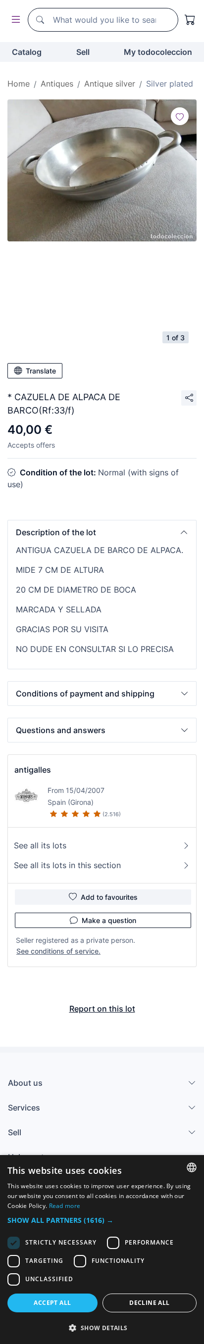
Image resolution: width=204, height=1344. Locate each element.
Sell (83, 52)
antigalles (32, 770)
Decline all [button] (149, 1302)
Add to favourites (109, 897)
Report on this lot (102, 1009)
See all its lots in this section (67, 865)
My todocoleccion (158, 52)
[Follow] (180, 116)
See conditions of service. (58, 951)
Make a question (109, 920)
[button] (102, 532)
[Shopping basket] (190, 19)
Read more (65, 1206)
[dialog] (102, 1249)
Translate (41, 371)
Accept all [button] (52, 1302)
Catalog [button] (27, 52)
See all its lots (40, 845)
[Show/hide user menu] (14, 20)
